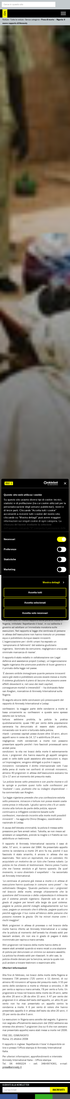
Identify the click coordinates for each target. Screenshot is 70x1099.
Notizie (5, 19)
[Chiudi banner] (65, 483)
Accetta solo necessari (35, 613)
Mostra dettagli (51, 582)
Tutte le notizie (17, 19)
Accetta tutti (35, 592)
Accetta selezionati (35, 602)
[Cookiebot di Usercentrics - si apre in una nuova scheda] (44, 483)
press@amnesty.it (12, 1067)
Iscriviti (59, 1090)
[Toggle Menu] (63, 13)
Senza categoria (32, 19)
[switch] (61, 549)
